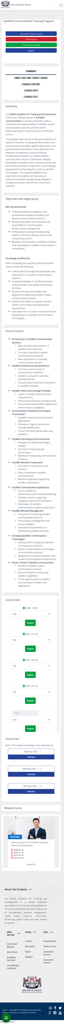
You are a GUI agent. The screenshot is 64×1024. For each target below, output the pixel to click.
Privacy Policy (49, 941)
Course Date (31, 90)
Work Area (12, 952)
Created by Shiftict (27, 1012)
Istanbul (29, 957)
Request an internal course (31, 34)
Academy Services (11, 958)
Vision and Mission (12, 945)
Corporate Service (48, 961)
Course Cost (31, 96)
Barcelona (30, 946)
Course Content (31, 84)
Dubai (28, 952)
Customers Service (48, 953)
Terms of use (49, 946)
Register (31, 50)
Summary (31, 71)
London (28, 941)
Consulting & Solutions (13, 966)
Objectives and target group (31, 78)
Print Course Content (31, 45)
